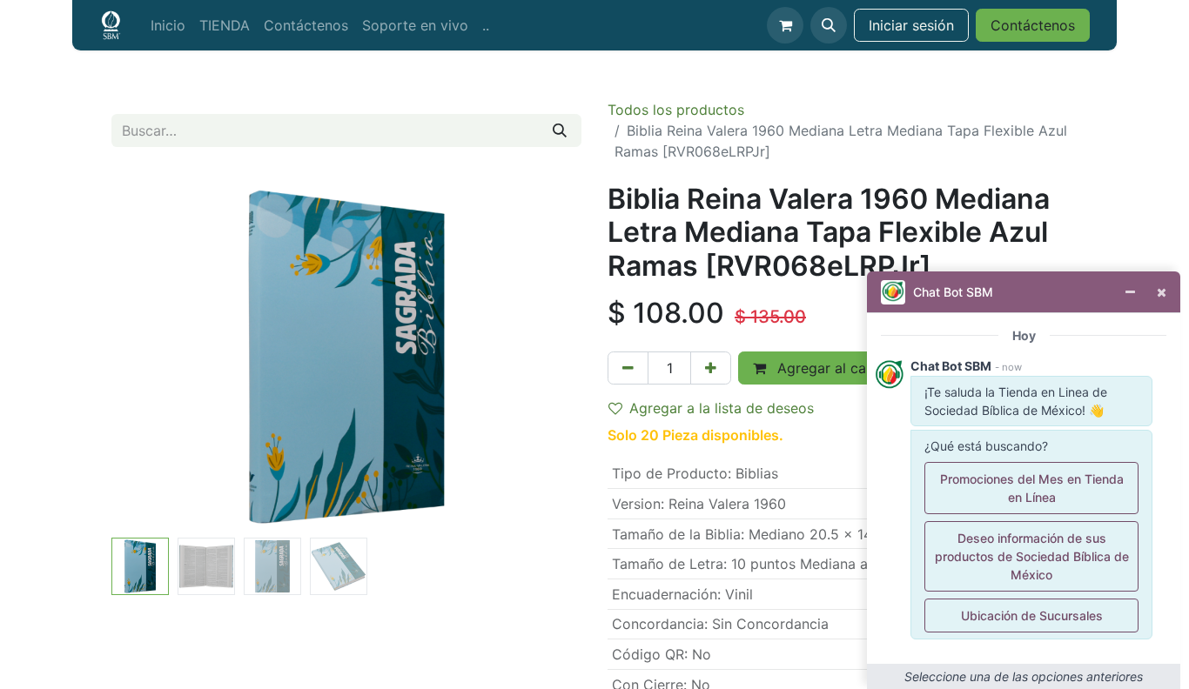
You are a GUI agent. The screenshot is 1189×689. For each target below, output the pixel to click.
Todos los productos (676, 109)
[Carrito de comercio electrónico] (785, 25)
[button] (828, 25)
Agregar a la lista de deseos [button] (721, 408)
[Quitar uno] (628, 368)
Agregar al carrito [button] (833, 368)
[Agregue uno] (710, 368)
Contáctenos (1033, 25)
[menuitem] (168, 25)
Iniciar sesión (911, 25)
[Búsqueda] (559, 130)
